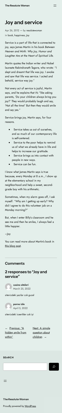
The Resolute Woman (17, 5)
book (10, 35)
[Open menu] (55, 5)
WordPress (30, 406)
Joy (27, 35)
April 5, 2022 (20, 308)
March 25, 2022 (21, 288)
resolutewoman (34, 30)
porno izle (19, 304)
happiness (19, 35)
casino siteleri (21, 285)
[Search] (54, 367)
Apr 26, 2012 (12, 30)
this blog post (13, 246)
